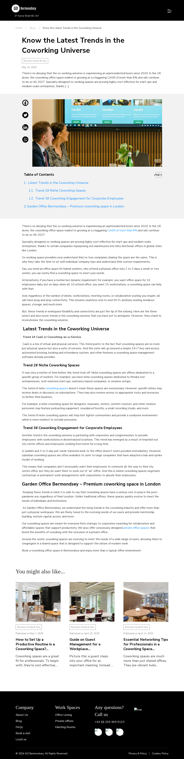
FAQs (19, 727)
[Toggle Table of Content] (155, 175)
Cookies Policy (160, 753)
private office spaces (136, 528)
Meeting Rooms (65, 727)
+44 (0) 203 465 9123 (110, 722)
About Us (22, 715)
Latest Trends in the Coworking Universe (57, 183)
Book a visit (23, 733)
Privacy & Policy (138, 753)
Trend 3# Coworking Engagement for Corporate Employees (79, 198)
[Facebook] (25, 105)
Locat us (21, 739)
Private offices (64, 721)
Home (19, 28)
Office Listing (63, 715)
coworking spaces (57, 388)
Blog (32, 28)
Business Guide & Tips (35, 60)
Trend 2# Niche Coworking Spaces (60, 190)
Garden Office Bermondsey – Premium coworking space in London (75, 206)
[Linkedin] (25, 130)
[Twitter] (25, 117)
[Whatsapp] (25, 142)
